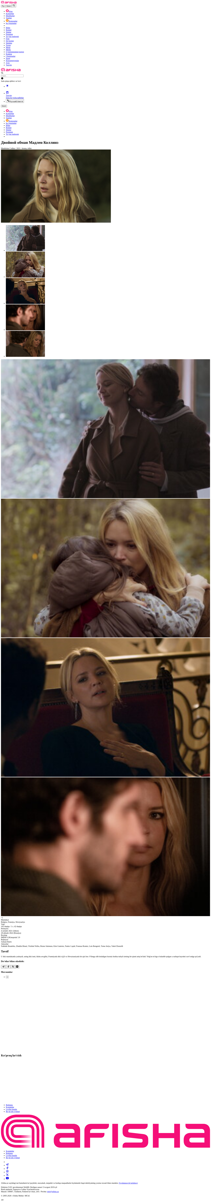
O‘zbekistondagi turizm (15, 52)
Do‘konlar (10, 41)
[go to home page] (8, 3)
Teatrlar (9, 18)
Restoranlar (13, 21)
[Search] (14, 5)
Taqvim (9, 65)
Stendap (9, 43)
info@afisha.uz (53, 1192)
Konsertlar (10, 14)
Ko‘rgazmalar (11, 23)
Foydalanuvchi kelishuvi (128, 1183)
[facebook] (7, 1169)
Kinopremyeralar (12, 61)
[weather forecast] (108, 88)
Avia (8, 63)
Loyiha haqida (11, 1109)
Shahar (8, 32)
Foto (7, 39)
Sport (8, 58)
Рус (3, 6)
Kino (11, 11)
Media (8, 50)
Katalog (9, 54)
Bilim (8, 28)
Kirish (9, 6)
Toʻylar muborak (12, 36)
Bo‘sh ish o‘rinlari (13, 1111)
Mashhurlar (10, 16)
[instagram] (7, 1172)
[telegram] (7, 1165)
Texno (8, 45)
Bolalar (8, 30)
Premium (9, 34)
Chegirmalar (10, 56)
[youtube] (7, 1179)
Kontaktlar (10, 1107)
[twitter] (7, 1175)
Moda (8, 47)
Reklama (9, 1105)
